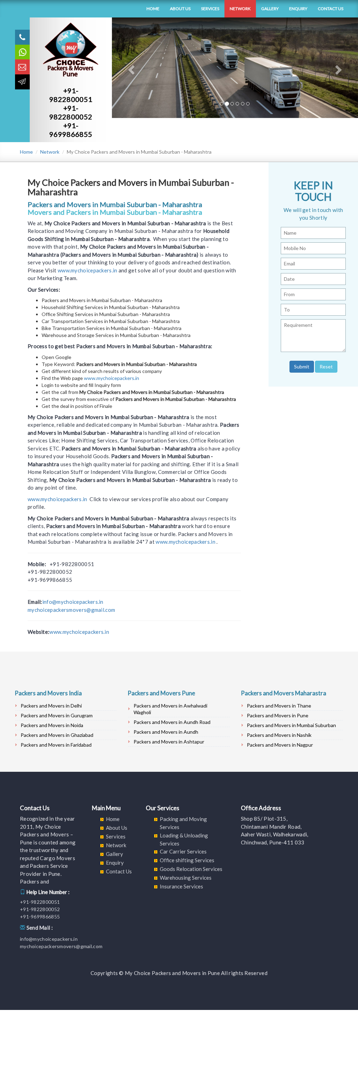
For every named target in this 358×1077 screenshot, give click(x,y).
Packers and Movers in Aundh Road (172, 722)
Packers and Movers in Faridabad (56, 745)
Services (210, 8)
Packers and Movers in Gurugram (57, 715)
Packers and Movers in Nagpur (280, 745)
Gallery (270, 8)
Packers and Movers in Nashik (279, 735)
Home (152, 8)
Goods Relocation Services (191, 869)
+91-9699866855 (70, 129)
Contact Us (330, 8)
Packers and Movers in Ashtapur (169, 742)
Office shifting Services (187, 860)
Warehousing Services (186, 877)
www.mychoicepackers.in (87, 270)
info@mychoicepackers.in (72, 602)
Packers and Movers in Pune (277, 715)
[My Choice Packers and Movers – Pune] (14, 8)
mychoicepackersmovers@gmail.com (71, 610)
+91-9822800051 (70, 94)
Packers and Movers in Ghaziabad (57, 735)
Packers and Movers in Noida (52, 725)
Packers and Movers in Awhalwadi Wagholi (170, 709)
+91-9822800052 (70, 112)
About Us (180, 8)
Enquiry (298, 8)
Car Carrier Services (183, 851)
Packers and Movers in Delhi (51, 706)
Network (240, 8)
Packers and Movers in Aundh (166, 732)
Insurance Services (181, 886)
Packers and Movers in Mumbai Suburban (291, 725)
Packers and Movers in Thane (279, 706)
